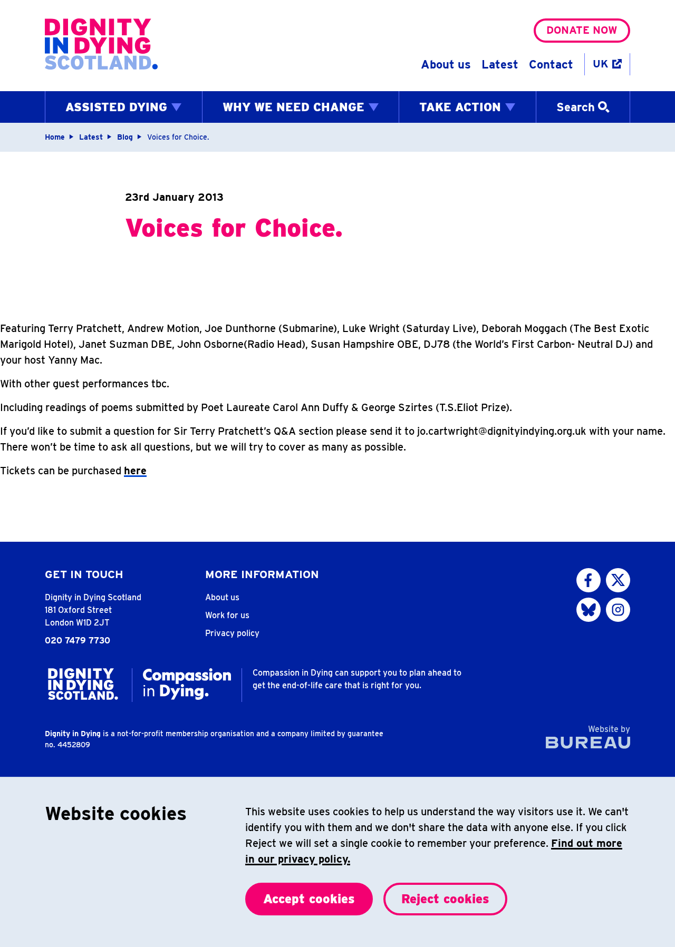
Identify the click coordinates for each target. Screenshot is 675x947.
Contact (551, 64)
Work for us (227, 615)
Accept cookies (309, 898)
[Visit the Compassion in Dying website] (187, 684)
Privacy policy (232, 633)
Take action (460, 107)
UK (600, 63)
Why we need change (293, 107)
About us (446, 64)
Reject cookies (445, 898)
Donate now (582, 30)
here (135, 470)
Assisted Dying (116, 107)
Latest (499, 64)
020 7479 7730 (77, 641)
